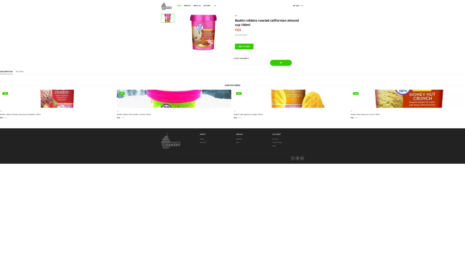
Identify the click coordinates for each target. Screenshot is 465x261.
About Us (197, 6)
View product (57, 105)
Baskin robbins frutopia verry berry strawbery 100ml (20, 114)
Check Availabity (241, 58)
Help (274, 146)
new (5, 93)
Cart (237, 142)
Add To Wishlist (241, 64)
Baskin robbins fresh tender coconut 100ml (134, 114)
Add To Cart (244, 46)
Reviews (20, 71)
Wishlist (187, 6)
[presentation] (463, 106)
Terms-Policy (277, 142)
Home (179, 6)
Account (207, 6)
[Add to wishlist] (1, 111)
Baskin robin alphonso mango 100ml (248, 114)
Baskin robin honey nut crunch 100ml (365, 114)
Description (6, 71)
